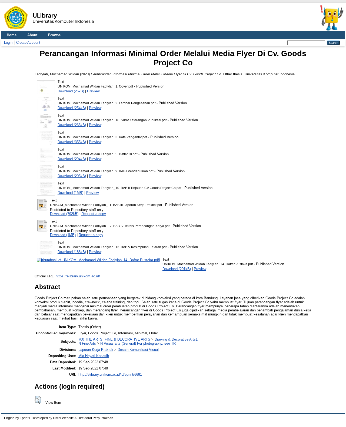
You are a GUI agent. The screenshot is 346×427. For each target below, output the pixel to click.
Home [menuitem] (11, 35)
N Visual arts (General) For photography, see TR (138, 343)
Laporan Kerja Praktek (95, 350)
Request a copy (93, 214)
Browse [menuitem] (54, 35)
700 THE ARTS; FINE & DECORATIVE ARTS (114, 339)
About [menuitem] (32, 35)
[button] (38, 400)
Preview (93, 91)
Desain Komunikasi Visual (138, 350)
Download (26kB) (71, 91)
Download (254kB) (72, 108)
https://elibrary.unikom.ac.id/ (78, 276)
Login (8, 43)
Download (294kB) (72, 159)
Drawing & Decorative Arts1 (176, 339)
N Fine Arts (87, 343)
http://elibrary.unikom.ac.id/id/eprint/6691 (110, 374)
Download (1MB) (70, 193)
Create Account (28, 43)
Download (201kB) (176, 269)
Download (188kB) (72, 252)
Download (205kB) (72, 176)
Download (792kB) (64, 214)
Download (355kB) (72, 142)
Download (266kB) (72, 125)
